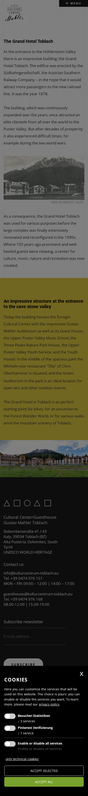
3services (26, 721)
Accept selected (44, 771)
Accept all (44, 782)
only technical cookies (22, 759)
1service (26, 733)
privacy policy (49, 704)
